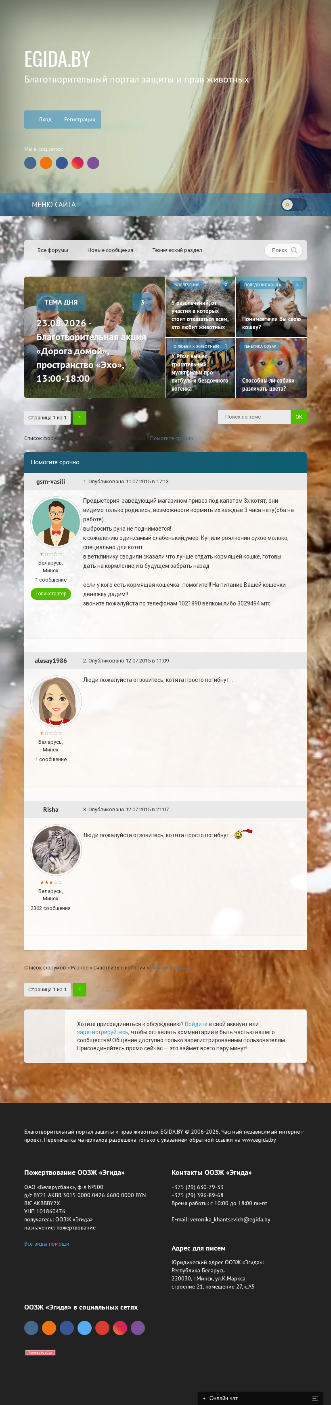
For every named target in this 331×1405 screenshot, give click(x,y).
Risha (51, 809)
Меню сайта (53, 204)
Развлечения (186, 285)
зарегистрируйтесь (102, 1032)
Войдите (196, 1024)
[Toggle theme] (294, 204)
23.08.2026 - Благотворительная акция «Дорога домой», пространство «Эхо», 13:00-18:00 (91, 351)
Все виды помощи (46, 1243)
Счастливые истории (119, 438)
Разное (79, 438)
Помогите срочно (171, 438)
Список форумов (45, 438)
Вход (45, 119)
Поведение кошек (262, 285)
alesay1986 (51, 660)
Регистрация (79, 119)
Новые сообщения (109, 250)
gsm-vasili (50, 481)
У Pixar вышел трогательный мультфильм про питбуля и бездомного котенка (200, 372)
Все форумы (52, 250)
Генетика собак (260, 346)
